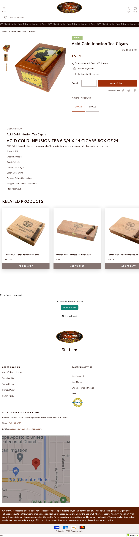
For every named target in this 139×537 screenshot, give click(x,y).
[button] (4, 10)
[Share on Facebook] (122, 90)
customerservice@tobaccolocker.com (26, 429)
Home (4, 31)
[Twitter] (75, 349)
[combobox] (69, 17)
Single (92, 106)
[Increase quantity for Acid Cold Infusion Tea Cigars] (95, 83)
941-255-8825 (15, 423)
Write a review (69, 307)
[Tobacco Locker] (69, 8)
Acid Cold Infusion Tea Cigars (22, 31)
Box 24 (78, 106)
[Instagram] (63, 349)
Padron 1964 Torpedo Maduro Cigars (22, 254)
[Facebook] (69, 349)
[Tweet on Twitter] (128, 90)
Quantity (75, 83)
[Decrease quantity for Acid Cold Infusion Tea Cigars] (83, 83)
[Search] (6, 17)
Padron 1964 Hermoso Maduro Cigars (73, 254)
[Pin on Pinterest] (134, 90)
